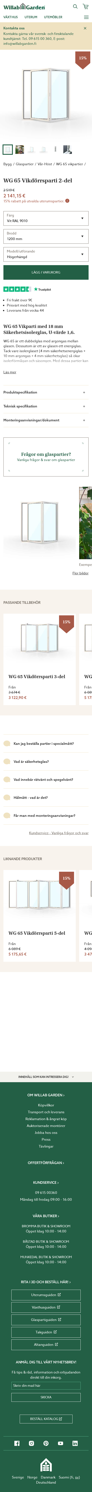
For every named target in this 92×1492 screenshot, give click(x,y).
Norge (32, 1477)
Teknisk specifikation (20, 406)
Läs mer (9, 372)
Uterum (31, 17)
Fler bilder (81, 573)
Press (46, 1139)
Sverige (18, 1477)
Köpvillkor (46, 1105)
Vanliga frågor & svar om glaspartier (46, 457)
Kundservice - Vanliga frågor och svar (59, 833)
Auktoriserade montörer (46, 1125)
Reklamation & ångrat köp (46, 1119)
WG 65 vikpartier (69, 164)
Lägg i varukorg (46, 272)
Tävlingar (46, 1146)
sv (77, 1477)
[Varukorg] (85, 6)
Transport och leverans (46, 1112)
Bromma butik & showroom (46, 1226)
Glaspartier (25, 164)
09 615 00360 (46, 1192)
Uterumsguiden (43, 1295)
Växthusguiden (43, 1307)
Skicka (46, 1397)
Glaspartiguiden (43, 1319)
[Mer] (86, 17)
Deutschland (46, 1482)
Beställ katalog (44, 1419)
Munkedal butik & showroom (46, 1257)
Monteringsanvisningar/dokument (31, 420)
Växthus (10, 17)
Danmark (48, 1477)
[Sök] (75, 6)
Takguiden (44, 1332)
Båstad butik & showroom (46, 1241)
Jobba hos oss (46, 1132)
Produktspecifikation (20, 392)
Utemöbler (53, 17)
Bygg (7, 164)
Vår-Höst (45, 164)
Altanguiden (43, 1344)
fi (72, 1477)
